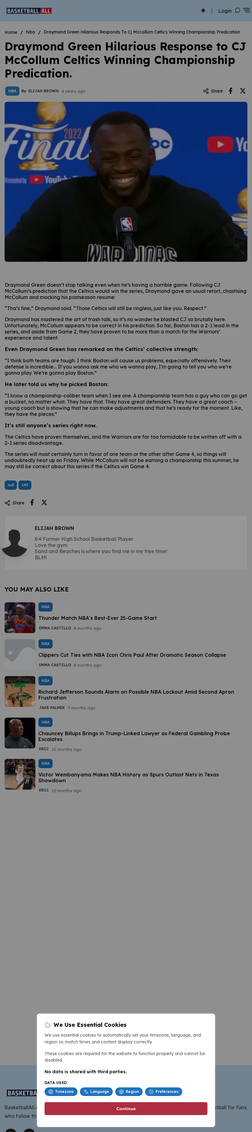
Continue (126, 1108)
